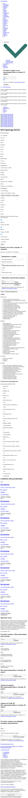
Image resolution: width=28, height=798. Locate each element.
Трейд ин (5, 66)
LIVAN (5, 30)
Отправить (6, 84)
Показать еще (4, 614)
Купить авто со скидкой (19, 694)
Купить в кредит (15, 195)
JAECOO (5, 27)
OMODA (5, 35)
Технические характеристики (11, 291)
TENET (5, 21)
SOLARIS (5, 25)
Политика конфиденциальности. (8, 786)
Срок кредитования (6, 259)
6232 (4, 112)
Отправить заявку (17, 676)
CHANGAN (6, 13)
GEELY (5, 10)
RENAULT (5, 5)
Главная (5, 107)
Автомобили (6, 108)
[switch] (1, 219)
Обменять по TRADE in (6, 195)
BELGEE (5, 22)
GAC (4, 18)
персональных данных (19, 82)
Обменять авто (17, 712)
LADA (4, 8)
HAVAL (5, 12)
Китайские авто (9, 61)
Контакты (5, 67)
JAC (4, 36)
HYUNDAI (5, 4)
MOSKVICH (6, 32)
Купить (2, 244)
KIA (4, 3)
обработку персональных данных (9, 288)
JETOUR (5, 29)
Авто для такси (9, 62)
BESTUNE (5, 20)
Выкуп (4, 65)
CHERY (5, 14)
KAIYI (4, 33)
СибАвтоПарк (4, 1)
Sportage (5, 110)
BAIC (4, 31)
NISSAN (5, 7)
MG (4, 26)
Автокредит (6, 63)
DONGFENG (6, 16)
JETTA (4, 19)
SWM (4, 24)
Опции (2, 291)
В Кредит (8, 497)
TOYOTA (5, 15)
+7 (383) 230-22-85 (6, 87)
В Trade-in (3, 497)
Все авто (8, 60)
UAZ (4, 9)
